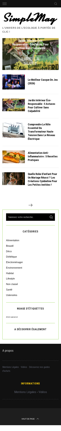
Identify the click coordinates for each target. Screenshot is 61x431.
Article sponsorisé (12, 317)
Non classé (12, 284)
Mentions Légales (10, 367)
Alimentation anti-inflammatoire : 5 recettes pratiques (43, 156)
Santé (9, 289)
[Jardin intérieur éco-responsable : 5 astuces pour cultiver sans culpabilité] (13, 105)
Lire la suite (30, 61)
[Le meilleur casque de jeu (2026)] (13, 81)
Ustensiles (11, 295)
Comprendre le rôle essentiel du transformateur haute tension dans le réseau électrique (41, 131)
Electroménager (14, 262)
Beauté (10, 246)
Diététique (11, 256)
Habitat (10, 273)
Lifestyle (10, 278)
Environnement (14, 267)
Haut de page (28, 419)
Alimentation (12, 240)
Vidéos (24, 367)
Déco (9, 251)
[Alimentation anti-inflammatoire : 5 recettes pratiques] (13, 157)
